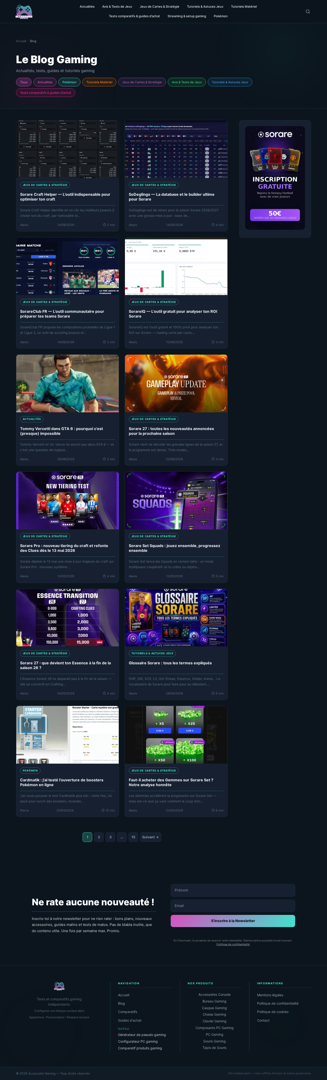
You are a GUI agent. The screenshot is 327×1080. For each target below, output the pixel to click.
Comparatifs (127, 1012)
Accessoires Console (214, 994)
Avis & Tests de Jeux (187, 82)
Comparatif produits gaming (140, 1048)
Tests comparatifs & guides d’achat (45, 93)
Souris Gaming (214, 1041)
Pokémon (69, 82)
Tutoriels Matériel (99, 82)
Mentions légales (270, 995)
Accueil (123, 995)
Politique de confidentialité (233, 944)
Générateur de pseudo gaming (142, 1035)
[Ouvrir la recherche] (308, 11)
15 (133, 837)
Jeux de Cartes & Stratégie (142, 82)
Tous (24, 82)
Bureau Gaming (214, 1001)
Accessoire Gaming (42, 1073)
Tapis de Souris (214, 1048)
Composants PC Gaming (215, 1028)
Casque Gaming (214, 1008)
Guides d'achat (129, 1020)
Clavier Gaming (214, 1021)
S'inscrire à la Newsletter (233, 920)
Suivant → (150, 837)
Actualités (45, 82)
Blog (121, 1003)
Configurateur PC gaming (138, 1041)
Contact (263, 1020)
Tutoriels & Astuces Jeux (230, 82)
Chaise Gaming (214, 1014)
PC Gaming (214, 1034)
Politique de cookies (272, 1012)
